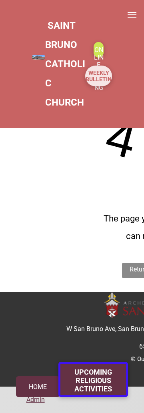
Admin (35, 399)
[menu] (132, 15)
